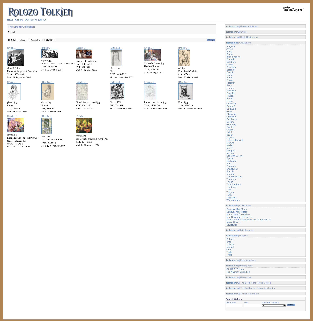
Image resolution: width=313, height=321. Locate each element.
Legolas (230, 137)
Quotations (31, 19)
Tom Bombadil (233, 184)
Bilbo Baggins (233, 56)
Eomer (229, 77)
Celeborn (231, 62)
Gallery (19, 19)
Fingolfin (230, 93)
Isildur (229, 135)
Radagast (231, 161)
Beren (229, 54)
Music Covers (233, 222)
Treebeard (231, 187)
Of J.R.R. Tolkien (235, 269)
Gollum (230, 122)
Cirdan (229, 64)
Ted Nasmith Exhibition (238, 272)
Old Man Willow (234, 155)
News (10, 19)
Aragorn (230, 46)
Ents (228, 241)
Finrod (229, 98)
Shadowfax (232, 168)
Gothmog (231, 124)
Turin (229, 194)
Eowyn (229, 80)
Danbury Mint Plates (236, 211)
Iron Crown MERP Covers (239, 217)
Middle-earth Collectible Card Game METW (248, 219)
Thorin (229, 181)
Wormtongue (233, 200)
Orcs (228, 249)
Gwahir (230, 127)
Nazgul (230, 247)
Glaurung (231, 114)
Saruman (231, 166)
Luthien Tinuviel (234, 140)
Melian (229, 145)
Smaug (230, 174)
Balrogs (230, 239)
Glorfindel (231, 116)
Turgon (230, 192)
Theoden (231, 179)
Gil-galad (231, 108)
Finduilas (231, 90)
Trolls (229, 252)
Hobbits (230, 244)
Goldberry (231, 119)
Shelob (230, 171)
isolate (229, 26)
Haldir (229, 132)
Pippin (229, 158)
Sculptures (231, 224)
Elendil (229, 72)
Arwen (229, 49)
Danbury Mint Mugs (236, 209)
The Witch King (234, 176)
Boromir (230, 59)
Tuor (228, 189)
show (236, 26)
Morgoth (230, 150)
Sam (228, 163)
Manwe (230, 142)
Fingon (230, 95)
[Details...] (12, 47)
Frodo (229, 101)
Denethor (231, 67)
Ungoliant (231, 197)
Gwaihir (230, 129)
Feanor (230, 88)
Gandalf (230, 106)
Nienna (230, 153)
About (42, 19)
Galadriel (231, 103)
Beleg (229, 51)
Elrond (229, 75)
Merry (229, 148)
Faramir (230, 82)
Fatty (229, 85)
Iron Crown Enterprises (238, 214)
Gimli (229, 111)
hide (236, 42)
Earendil (230, 69)
